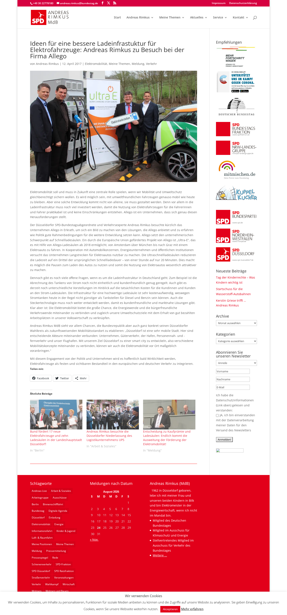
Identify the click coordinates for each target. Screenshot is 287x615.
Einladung (54, 517)
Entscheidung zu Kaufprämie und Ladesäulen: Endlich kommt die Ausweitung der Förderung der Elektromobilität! (167, 437)
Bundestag (38, 511)
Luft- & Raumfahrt (42, 537)
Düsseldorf (38, 517)
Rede (55, 557)
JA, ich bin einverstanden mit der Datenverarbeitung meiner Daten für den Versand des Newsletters (235, 422)
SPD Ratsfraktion (64, 571)
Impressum (218, 3)
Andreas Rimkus (138, 17)
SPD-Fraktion (63, 564)
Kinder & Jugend (66, 531)
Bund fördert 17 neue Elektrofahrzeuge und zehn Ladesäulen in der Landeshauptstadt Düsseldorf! (56, 437)
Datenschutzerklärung (243, 3)
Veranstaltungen (64, 577)
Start (117, 17)
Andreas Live (39, 491)
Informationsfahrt (42, 531)
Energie (58, 524)
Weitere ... (160, 555)
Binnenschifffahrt (53, 504)
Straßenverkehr (41, 577)
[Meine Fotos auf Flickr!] (230, 451)
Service (218, 17)
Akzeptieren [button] (170, 609)
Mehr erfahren (192, 609)
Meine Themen (169, 17)
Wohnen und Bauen (57, 591)
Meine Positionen (42, 544)
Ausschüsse (60, 497)
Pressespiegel (40, 557)
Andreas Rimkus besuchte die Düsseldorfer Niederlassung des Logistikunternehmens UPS (109, 435)
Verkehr (151, 64)
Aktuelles (196, 17)
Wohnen (36, 591)
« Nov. (94, 540)
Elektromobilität (96, 64)
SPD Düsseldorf (41, 571)
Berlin (35, 504)
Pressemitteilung (56, 551)
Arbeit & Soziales (61, 491)
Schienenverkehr (41, 564)
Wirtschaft (69, 584)
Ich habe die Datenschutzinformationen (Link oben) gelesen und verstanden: (235, 402)
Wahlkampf (51, 584)
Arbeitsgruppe (40, 497)
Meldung (138, 64)
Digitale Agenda (58, 511)
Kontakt (238, 17)
